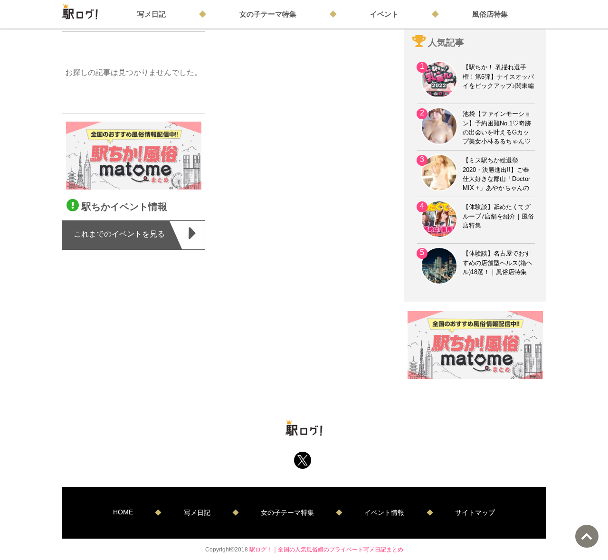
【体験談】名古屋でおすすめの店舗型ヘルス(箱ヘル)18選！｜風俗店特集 (497, 262)
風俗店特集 (490, 14)
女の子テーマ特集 (267, 14)
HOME (123, 512)
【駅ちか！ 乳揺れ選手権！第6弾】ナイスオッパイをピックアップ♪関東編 (498, 76)
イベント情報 (384, 512)
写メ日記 (151, 14)
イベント (384, 14)
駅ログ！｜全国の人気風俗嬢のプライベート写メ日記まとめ (326, 549)
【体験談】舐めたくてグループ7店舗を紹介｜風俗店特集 (498, 215)
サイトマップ (475, 512)
